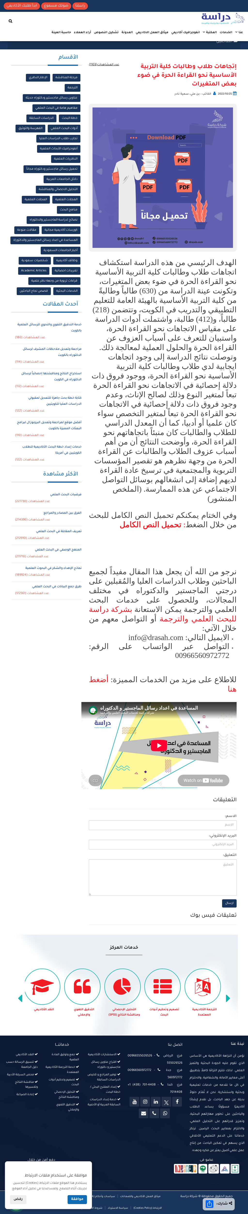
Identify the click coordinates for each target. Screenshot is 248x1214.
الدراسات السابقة (41, 118)
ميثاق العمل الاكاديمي (152, 32)
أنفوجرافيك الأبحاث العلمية (59, 149)
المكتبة (211, 32)
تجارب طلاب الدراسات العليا (58, 138)
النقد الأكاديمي (44, 1009)
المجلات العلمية (66, 199)
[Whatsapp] (165, 1113)
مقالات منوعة (26, 230)
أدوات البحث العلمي (64, 128)
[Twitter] (166, 1102)
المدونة (127, 32)
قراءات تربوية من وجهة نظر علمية (54, 281)
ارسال (229, 903)
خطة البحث (70, 118)
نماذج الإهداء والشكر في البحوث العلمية (53, 568)
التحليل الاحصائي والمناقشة (58, 189)
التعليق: (230, 855)
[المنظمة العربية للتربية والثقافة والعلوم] (202, 1169)
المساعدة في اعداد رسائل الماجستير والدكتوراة (45, 240)
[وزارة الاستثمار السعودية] (235, 1169)
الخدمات (226, 32)
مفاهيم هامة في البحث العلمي (56, 108)
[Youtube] (134, 1102)
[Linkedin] (156, 1102)
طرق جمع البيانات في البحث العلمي (57, 586)
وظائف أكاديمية (67, 260)
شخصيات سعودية (35, 260)
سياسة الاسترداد (118, 1208)
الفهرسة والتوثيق (30, 128)
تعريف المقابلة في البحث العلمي (59, 531)
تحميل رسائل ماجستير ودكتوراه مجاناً (52, 169)
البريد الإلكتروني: (223, 836)
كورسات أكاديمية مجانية (61, 230)
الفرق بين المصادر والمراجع (63, 513)
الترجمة (73, 88)
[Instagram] (145, 1102)
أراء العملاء (82, 32)
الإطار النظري (38, 77)
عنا (240, 32)
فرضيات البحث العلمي (66, 494)
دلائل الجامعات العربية (62, 179)
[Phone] (154, 1113)
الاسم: (231, 816)
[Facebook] (177, 1102)
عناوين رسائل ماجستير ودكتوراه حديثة (52, 98)
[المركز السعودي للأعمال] (225, 1169)
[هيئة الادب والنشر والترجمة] (185, 1169)
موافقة (77, 1199)
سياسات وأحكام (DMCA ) (100, 1196)
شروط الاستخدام (92, 1208)
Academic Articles (33, 271)
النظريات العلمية (66, 159)
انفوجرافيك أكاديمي (185, 32)
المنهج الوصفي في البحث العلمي (58, 550)
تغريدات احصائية (66, 271)
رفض (18, 1199)
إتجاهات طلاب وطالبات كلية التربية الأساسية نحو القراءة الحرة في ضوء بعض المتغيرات (187, 76)
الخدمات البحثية (67, 291)
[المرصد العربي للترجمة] (213, 1169)
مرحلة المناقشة (66, 77)
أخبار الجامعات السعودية (61, 250)
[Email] (143, 1113)
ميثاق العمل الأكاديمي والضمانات (140, 1196)
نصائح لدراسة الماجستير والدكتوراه (54, 220)
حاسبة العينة (61, 32)
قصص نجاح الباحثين (34, 291)
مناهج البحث (69, 210)
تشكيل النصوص (106, 32)
